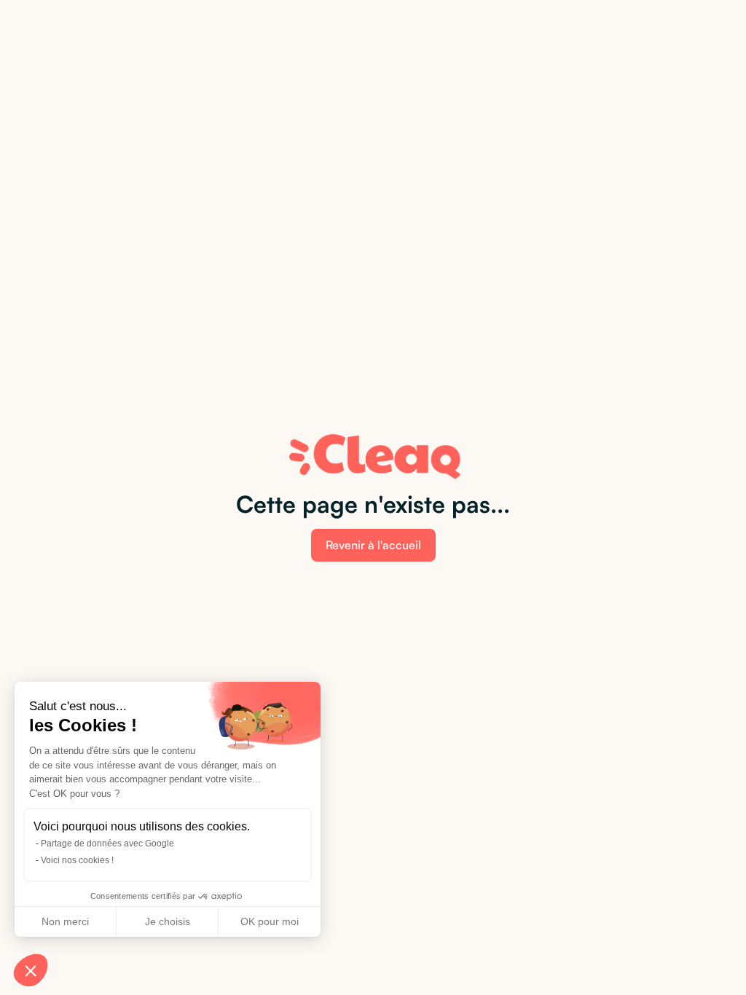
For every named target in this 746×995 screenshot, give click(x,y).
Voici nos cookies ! (77, 860)
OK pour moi (269, 921)
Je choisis (167, 921)
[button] (30, 970)
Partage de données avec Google (107, 843)
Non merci (65, 921)
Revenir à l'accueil (373, 545)
